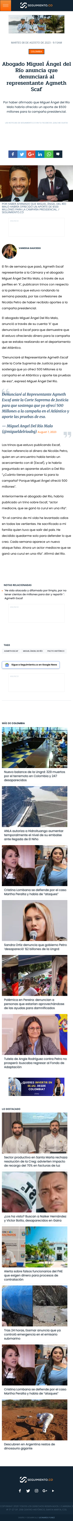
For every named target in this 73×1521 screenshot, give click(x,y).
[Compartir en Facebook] (12, 154)
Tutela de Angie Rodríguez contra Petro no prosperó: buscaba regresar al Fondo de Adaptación (35, 1063)
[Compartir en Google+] (30, 154)
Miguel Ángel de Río (32, 651)
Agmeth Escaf (11, 651)
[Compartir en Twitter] (21, 154)
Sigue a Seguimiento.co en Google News (34, 664)
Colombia (36, 51)
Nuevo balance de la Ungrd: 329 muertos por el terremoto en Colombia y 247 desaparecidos (34, 776)
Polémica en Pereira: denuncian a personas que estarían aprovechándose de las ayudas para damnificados (34, 1004)
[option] (36, 189)
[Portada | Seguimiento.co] (36, 1479)
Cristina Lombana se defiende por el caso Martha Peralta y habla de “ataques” (35, 892)
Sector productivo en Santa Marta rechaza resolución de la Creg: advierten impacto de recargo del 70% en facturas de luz (35, 1161)
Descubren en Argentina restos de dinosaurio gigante (29, 1446)
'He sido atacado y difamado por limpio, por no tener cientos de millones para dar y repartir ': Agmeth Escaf (35, 594)
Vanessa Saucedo (30, 248)
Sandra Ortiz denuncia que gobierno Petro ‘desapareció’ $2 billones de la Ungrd (35, 947)
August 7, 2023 (47, 432)
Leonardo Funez (47, 1517)
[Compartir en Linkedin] (39, 154)
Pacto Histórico (55, 651)
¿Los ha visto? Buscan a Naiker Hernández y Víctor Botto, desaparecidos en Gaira (35, 1218)
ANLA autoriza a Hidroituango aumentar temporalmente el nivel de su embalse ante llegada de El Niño (33, 835)
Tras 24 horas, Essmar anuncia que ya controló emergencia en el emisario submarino (32, 1334)
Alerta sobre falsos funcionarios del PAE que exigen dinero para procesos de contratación (33, 1275)
